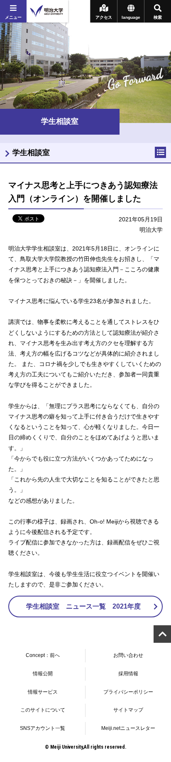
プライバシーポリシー (128, 692)
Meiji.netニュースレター (128, 728)
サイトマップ (128, 710)
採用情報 (128, 674)
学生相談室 (31, 152)
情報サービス (43, 692)
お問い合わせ (128, 655)
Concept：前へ (43, 655)
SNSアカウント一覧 (42, 728)
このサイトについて (42, 710)
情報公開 (43, 674)
